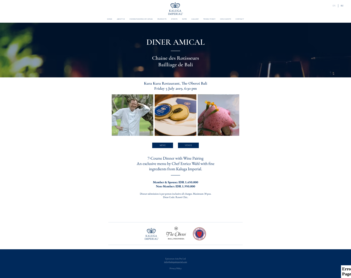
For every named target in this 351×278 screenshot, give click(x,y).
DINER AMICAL (175, 42)
